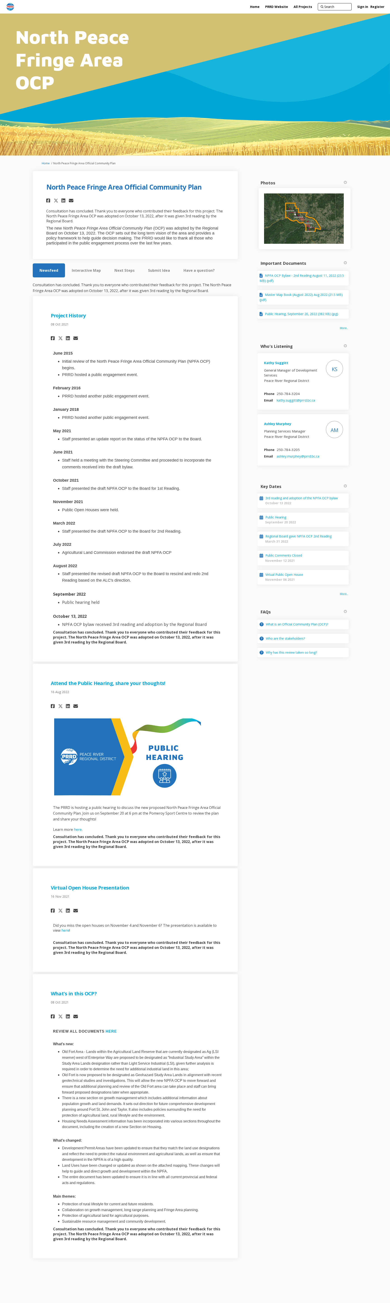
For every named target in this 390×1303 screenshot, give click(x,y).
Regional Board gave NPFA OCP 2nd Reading (298, 536)
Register (377, 7)
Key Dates (270, 486)
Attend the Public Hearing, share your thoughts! (108, 683)
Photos (267, 183)
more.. (344, 328)
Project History (68, 315)
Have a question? (199, 270)
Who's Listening (276, 346)
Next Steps (124, 270)
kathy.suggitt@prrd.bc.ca (296, 400)
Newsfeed (48, 270)
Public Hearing (275, 517)
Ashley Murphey (277, 423)
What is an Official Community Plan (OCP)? (297, 624)
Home (46, 163)
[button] (48, 200)
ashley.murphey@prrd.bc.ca (298, 456)
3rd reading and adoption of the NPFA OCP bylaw (301, 498)
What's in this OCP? (74, 993)
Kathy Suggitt (276, 362)
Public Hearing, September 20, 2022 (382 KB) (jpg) (301, 314)
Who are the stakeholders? (285, 638)
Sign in (362, 7)
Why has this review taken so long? (291, 652)
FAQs (265, 612)
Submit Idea (159, 270)
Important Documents (283, 263)
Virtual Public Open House (284, 574)
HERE (111, 1031)
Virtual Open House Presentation (90, 887)
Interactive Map (86, 270)
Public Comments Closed (283, 555)
